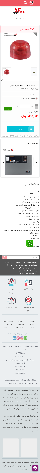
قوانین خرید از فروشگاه (8, 324)
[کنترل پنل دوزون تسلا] (19, 161)
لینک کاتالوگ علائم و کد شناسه (28, 273)
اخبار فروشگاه (20, 324)
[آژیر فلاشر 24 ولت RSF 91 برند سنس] (20, 10)
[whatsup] (29, 246)
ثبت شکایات (20, 321)
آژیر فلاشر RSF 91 (15, 136)
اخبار (12, 262)
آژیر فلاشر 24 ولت (34, 136)
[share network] (2, 80)
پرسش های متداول (24, 268)
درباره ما (9, 265)
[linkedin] (14, 338)
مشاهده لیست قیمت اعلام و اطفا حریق (26, 262)
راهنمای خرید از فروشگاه (8, 328)
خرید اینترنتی (4, 136)
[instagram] (22, 338)
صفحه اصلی (32, 321)
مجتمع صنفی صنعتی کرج (8, 321)
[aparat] (18, 338)
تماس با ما (34, 268)
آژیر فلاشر (24, 136)
